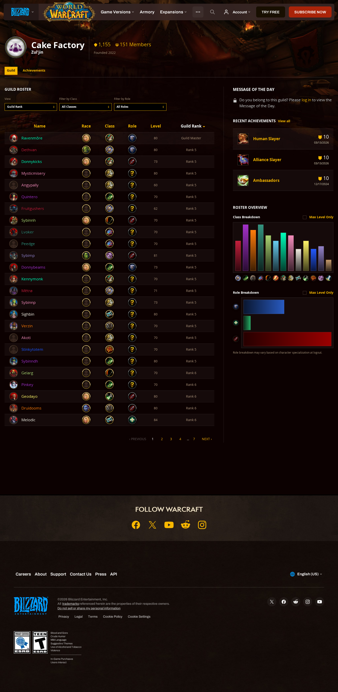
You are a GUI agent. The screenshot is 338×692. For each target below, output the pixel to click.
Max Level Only (321, 217)
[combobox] (31, 107)
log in (306, 99)
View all (284, 121)
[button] (31, 107)
